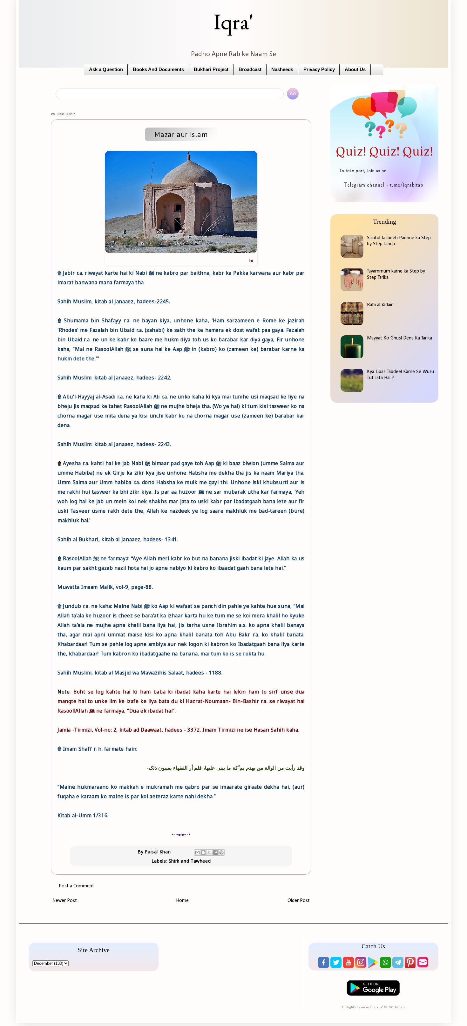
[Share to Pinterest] (221, 852)
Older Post (299, 900)
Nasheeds (282, 69)
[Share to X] (209, 852)
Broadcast (250, 69)
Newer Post (64, 900)
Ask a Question (106, 69)
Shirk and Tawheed (190, 861)
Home (182, 900)
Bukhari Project (211, 69)
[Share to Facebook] (215, 852)
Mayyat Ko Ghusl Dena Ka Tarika (399, 338)
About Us (355, 69)
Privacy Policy (319, 69)
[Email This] (197, 852)
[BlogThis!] (203, 852)
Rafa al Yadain (380, 304)
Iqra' (233, 21)
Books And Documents (158, 69)
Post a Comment (76, 886)
